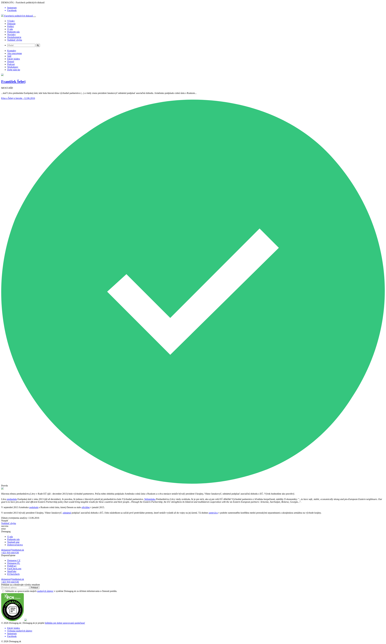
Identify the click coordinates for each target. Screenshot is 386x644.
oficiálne (86, 507)
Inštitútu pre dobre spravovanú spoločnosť (65, 623)
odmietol (67, 512)
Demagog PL (13, 563)
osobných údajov (45, 591)
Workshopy (12, 67)
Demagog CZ (13, 560)
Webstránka (149, 499)
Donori (10, 61)
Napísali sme (13, 542)
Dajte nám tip (13, 69)
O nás (10, 29)
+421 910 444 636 (10, 552)
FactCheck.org (14, 568)
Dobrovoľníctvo (15, 544)
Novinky (11, 34)
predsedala (12, 499)
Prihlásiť (34, 587)
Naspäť (4, 520)
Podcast (11, 64)
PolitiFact (11, 566)
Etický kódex (13, 59)
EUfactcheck (13, 574)
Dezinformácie (14, 37)
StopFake (11, 571)
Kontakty (11, 50)
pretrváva (213, 512)
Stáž (9, 56)
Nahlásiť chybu (14, 40)
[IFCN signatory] (12, 620)
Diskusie (11, 23)
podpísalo (33, 507)
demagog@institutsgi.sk (12, 550)
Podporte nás (13, 31)
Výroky (11, 21)
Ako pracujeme (14, 53)
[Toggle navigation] (34, 16)
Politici (10, 26)
